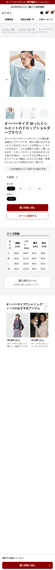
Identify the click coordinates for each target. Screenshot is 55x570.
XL (40, 188)
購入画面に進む (27, 207)
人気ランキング (46, 19)
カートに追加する (27, 216)
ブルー (11, 199)
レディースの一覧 (27, 29)
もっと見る (46, 306)
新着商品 (9, 19)
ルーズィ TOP (8, 29)
